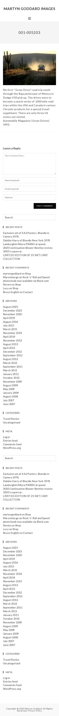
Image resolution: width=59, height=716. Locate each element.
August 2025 (10, 306)
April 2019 (9, 317)
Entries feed (10, 440)
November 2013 (12, 340)
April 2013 (9, 347)
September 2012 (12, 355)
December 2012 (12, 351)
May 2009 (9, 389)
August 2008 (10, 396)
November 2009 (12, 381)
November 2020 (12, 314)
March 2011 (10, 370)
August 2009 (10, 385)
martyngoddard (12, 273)
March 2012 (10, 362)
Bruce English (11, 292)
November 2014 (12, 332)
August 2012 (10, 359)
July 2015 (8, 325)
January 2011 (11, 374)
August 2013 (10, 344)
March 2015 (10, 329)
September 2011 (12, 366)
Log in (6, 437)
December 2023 (12, 310)
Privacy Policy (35, 710)
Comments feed (12, 444)
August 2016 (10, 321)
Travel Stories (11, 418)
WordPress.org (12, 447)
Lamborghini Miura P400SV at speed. (24, 244)
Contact (28, 292)
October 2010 (11, 377)
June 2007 (9, 404)
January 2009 (11, 392)
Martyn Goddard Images (29, 8)
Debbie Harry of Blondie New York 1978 (26, 240)
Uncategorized (11, 422)
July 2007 (8, 400)
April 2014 (9, 336)
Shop (28, 273)
